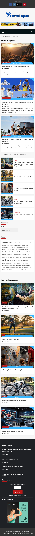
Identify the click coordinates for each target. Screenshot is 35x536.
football (26, 247)
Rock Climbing (24, 260)
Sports (15, 160)
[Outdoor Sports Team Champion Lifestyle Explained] (17, 89)
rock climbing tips (6, 263)
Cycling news (12, 247)
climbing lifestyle (17, 245)
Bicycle (15, 199)
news (11, 257)
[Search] (32, 31)
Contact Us (9, 531)
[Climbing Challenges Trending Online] (7, 188)
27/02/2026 (6, 433)
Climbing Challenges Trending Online (13, 370)
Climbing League (10, 245)
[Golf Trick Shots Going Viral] (7, 176)
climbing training (5, 247)
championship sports (26, 242)
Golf (15, 175)
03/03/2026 (6, 341)
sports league (25, 263)
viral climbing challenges (14, 269)
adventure (6, 242)
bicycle (12, 242)
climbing (4, 245)
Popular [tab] (13, 154)
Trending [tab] (22, 154)
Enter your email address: (17, 484)
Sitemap (26, 531)
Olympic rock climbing (26, 257)
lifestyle (25, 254)
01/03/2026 (6, 372)
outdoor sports (16, 260)
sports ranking (12, 265)
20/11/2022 (6, 106)
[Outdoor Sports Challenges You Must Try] (17, 53)
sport (11, 263)
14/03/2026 (6, 310)
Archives (4, 227)
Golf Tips (28, 251)
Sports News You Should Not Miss (12, 431)
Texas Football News (13, 267)
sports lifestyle (5, 265)
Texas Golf (20, 267)
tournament (5, 269)
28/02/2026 (6, 402)
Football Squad (5, 37)
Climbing (16, 186)
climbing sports (25, 245)
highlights (10, 254)
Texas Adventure (19, 265)
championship (18, 242)
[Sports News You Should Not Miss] (7, 214)
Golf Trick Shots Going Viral (22, 177)
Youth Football (23, 269)
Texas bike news (26, 265)
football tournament (13, 251)
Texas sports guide (27, 267)
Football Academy (6, 249)
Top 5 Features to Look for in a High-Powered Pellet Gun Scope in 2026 (23, 164)
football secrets (5, 251)
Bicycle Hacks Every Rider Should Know (14, 400)
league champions (17, 254)
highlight (4, 254)
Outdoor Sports (6, 62)
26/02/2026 (6, 68)
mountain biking (5, 257)
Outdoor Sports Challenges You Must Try (15, 66)
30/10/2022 (6, 143)
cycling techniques (20, 247)
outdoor (6, 259)
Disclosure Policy (18, 531)
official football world (16, 257)
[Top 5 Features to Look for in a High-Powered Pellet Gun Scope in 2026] (7, 163)
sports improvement (18, 263)
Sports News (17, 212)
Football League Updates (15, 249)
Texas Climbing (5, 267)
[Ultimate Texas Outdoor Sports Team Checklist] (17, 127)
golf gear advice (21, 251)
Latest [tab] (5, 154)
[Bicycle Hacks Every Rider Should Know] (7, 201)
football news (24, 249)
